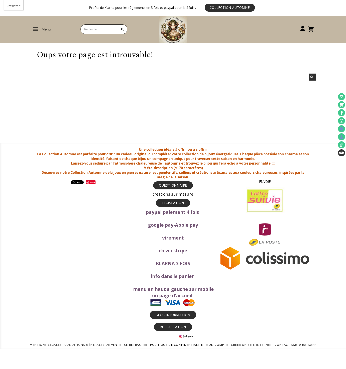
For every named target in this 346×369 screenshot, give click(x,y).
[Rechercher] (312, 77)
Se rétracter (135, 345)
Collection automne (230, 7)
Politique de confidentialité (176, 345)
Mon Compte (217, 345)
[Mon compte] (341, 136)
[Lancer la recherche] (123, 29)
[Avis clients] (341, 128)
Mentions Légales (46, 345)
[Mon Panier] (341, 104)
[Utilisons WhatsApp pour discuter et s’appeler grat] (341, 152)
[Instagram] (341, 120)
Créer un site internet (251, 345)
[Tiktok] (341, 144)
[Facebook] (341, 112)
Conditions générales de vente (92, 345)
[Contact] (341, 96)
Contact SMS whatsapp (295, 345)
